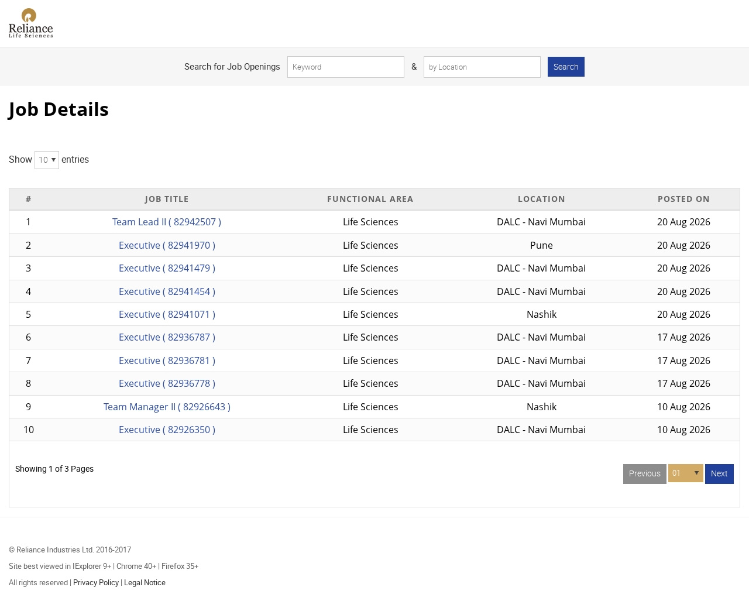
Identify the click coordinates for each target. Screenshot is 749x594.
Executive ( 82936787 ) (167, 337)
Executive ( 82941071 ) (167, 314)
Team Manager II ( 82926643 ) (167, 406)
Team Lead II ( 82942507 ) (166, 221)
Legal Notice (145, 582)
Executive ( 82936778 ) (167, 383)
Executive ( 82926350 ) (167, 429)
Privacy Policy (96, 582)
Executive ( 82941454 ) (167, 291)
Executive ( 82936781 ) (167, 360)
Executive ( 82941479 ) (167, 268)
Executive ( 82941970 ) (167, 245)
